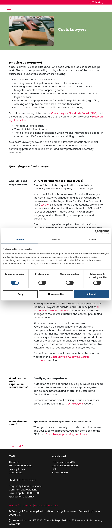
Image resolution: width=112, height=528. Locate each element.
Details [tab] (56, 239)
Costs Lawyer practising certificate (66, 434)
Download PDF (17, 446)
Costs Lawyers (74, 403)
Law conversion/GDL (64, 462)
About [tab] (92, 239)
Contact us (15, 472)
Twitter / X (15, 505)
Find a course (60, 472)
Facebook (40, 505)
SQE (54, 469)
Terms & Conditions (20, 465)
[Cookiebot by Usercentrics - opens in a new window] (97, 232)
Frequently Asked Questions (25, 486)
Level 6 (45, 204)
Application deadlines (22, 496)
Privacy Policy (17, 469)
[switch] (42, 283)
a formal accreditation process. (66, 308)
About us (14, 462)
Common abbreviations (23, 489)
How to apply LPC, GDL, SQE (24, 493)
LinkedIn (27, 505)
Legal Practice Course (65, 465)
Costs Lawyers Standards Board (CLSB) (74, 113)
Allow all (91, 294)
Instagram (54, 505)
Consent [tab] (19, 239)
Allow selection (56, 294)
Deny (20, 294)
